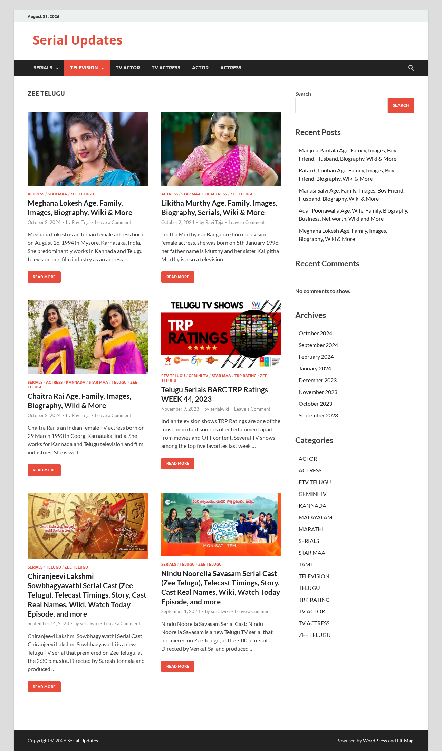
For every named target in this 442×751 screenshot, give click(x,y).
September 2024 (318, 344)
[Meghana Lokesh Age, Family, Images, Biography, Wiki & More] (88, 149)
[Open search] (411, 68)
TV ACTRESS (166, 68)
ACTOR (200, 68)
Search (303, 93)
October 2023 (315, 403)
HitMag (405, 740)
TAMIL (307, 564)
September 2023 (318, 415)
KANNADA (75, 382)
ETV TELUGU (173, 375)
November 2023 (318, 391)
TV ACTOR (128, 68)
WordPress (375, 740)
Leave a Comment (113, 222)
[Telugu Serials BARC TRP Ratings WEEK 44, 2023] (221, 334)
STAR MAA (57, 193)
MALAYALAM (316, 517)
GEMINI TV (198, 375)
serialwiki (219, 409)
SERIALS (42, 68)
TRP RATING (245, 375)
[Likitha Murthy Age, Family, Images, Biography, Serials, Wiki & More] (221, 149)
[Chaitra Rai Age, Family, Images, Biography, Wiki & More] (88, 337)
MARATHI (311, 529)
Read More (42, 275)
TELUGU (119, 382)
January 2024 (315, 368)
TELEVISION (84, 68)
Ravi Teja (81, 222)
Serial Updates (78, 39)
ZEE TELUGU (82, 193)
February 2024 (316, 356)
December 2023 (318, 380)
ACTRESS (230, 68)
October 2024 (315, 333)
